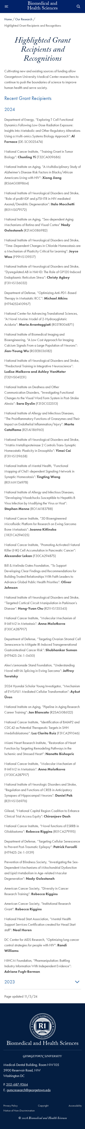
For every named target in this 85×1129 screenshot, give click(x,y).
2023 (9, 982)
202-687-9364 (17, 1084)
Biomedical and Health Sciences (42, 6)
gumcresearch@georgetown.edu (29, 1090)
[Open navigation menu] (6, 6)
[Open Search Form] (78, 6)
